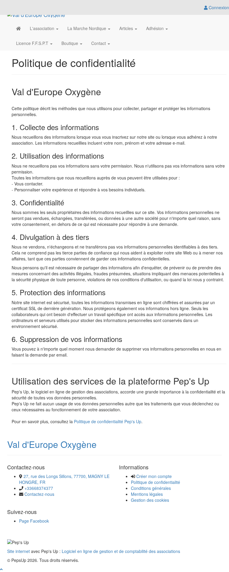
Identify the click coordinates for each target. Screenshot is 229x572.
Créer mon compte (154, 476)
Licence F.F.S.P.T (32, 43)
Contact (99, 43)
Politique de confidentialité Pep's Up (107, 421)
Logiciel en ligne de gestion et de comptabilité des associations (121, 551)
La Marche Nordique (87, 28)
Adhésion (155, 28)
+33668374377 (38, 488)
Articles (126, 28)
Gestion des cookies (150, 500)
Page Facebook (34, 521)
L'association (42, 28)
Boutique (70, 43)
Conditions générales (151, 488)
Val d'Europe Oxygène (52, 444)
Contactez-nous (39, 494)
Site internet (18, 551)
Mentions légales (147, 494)
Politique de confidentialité (155, 482)
